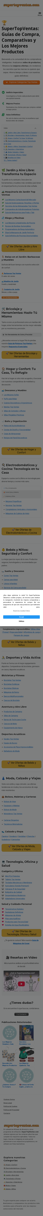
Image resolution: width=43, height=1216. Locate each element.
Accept (21, 617)
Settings (21, 621)
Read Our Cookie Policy (21, 611)
